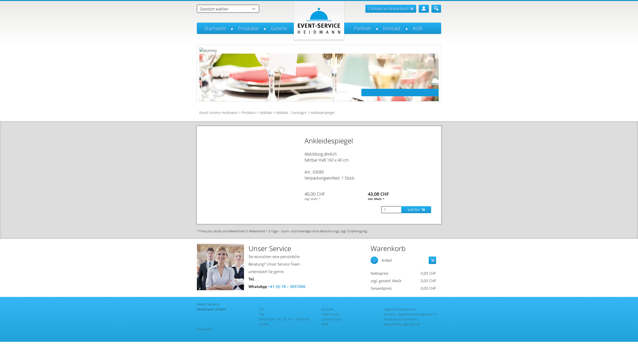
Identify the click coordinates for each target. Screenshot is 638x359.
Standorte (204, 329)
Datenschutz (331, 319)
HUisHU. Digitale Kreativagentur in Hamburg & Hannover (410, 317)
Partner (362, 28)
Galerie (279, 28)
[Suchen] (436, 9)
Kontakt (392, 28)
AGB (417, 28)
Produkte (248, 28)
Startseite (215, 28)
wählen (414, 209)
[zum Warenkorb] (432, 260)
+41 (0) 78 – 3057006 (287, 286)
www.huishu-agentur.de (402, 324)
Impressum (330, 314)
